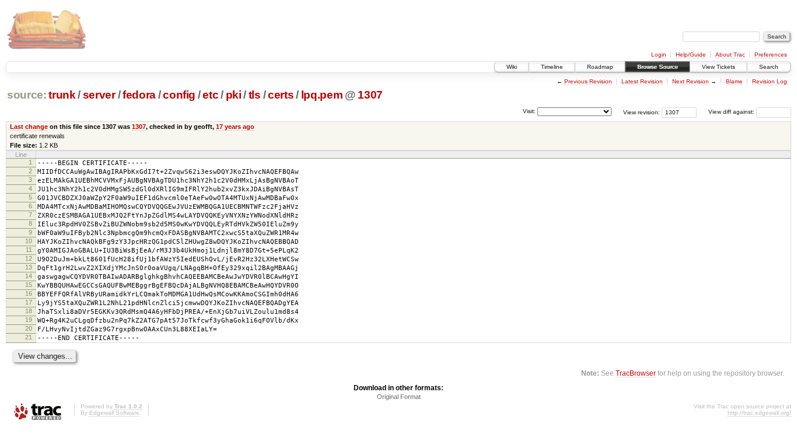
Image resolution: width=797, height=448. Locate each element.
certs (280, 95)
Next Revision (690, 81)
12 (28, 258)
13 (28, 267)
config (179, 95)
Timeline (552, 67)
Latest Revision (642, 81)
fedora (139, 95)
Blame (734, 81)
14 (28, 275)
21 (28, 337)
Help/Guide (691, 54)
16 (28, 293)
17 (28, 302)
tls (255, 95)
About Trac (730, 54)
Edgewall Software (114, 413)
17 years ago (235, 126)
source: (27, 95)
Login (658, 54)
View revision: (641, 111)
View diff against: (732, 111)
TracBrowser (636, 373)
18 (28, 310)
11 (29, 249)
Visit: (529, 111)
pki (234, 95)
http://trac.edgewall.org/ (759, 413)
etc (210, 95)
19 (28, 319)
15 (28, 284)
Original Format (399, 396)
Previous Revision (588, 81)
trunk (61, 95)
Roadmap (600, 67)
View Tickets (718, 67)
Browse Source (657, 67)
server (99, 95)
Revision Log (769, 81)
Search (768, 67)
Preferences (770, 54)
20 (28, 328)
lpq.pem (322, 95)
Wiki (511, 67)
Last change (29, 126)
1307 (370, 95)
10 (28, 240)
